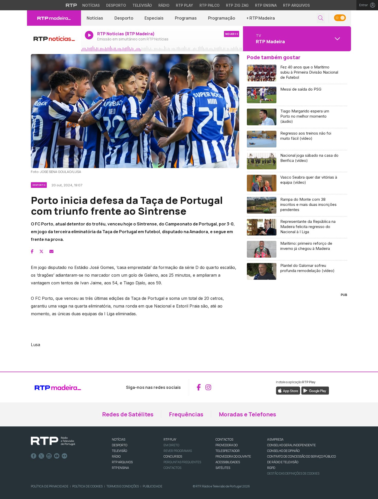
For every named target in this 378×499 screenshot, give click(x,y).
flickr (64, 456)
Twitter (41, 456)
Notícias (91, 5)
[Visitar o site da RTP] (71, 5)
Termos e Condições (122, 486)
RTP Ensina (266, 5)
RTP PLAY (170, 439)
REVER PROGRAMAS (178, 451)
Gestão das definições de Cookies (293, 473)
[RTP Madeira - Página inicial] (54, 18)
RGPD (271, 468)
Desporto (116, 5)
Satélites (222, 468)
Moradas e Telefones (247, 414)
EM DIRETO (171, 445)
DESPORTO (119, 445)
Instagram (49, 456)
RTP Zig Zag (237, 5)
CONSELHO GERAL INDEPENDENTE (291, 445)
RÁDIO (116, 456)
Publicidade (152, 486)
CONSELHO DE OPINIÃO (283, 451)
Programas (186, 18)
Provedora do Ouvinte (233, 456)
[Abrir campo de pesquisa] (321, 18)
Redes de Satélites (128, 414)
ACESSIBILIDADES (227, 462)
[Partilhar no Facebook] (32, 251)
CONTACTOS (224, 439)
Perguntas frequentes (182, 462)
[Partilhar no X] (41, 251)
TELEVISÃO (119, 451)
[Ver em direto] (54, 38)
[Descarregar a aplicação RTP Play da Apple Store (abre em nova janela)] (288, 390)
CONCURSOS (173, 456)
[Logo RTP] (53, 441)
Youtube (57, 456)
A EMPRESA (275, 439)
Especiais (154, 18)
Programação (221, 18)
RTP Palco (210, 5)
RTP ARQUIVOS (122, 462)
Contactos (172, 468)
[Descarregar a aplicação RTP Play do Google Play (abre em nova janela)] (315, 390)
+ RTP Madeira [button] (260, 18)
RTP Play (184, 5)
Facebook (34, 456)
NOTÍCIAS (118, 439)
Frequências (186, 414)
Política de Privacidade (49, 486)
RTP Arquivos (296, 5)
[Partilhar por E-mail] (51, 251)
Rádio (163, 5)
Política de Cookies (87, 486)
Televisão (142, 5)
